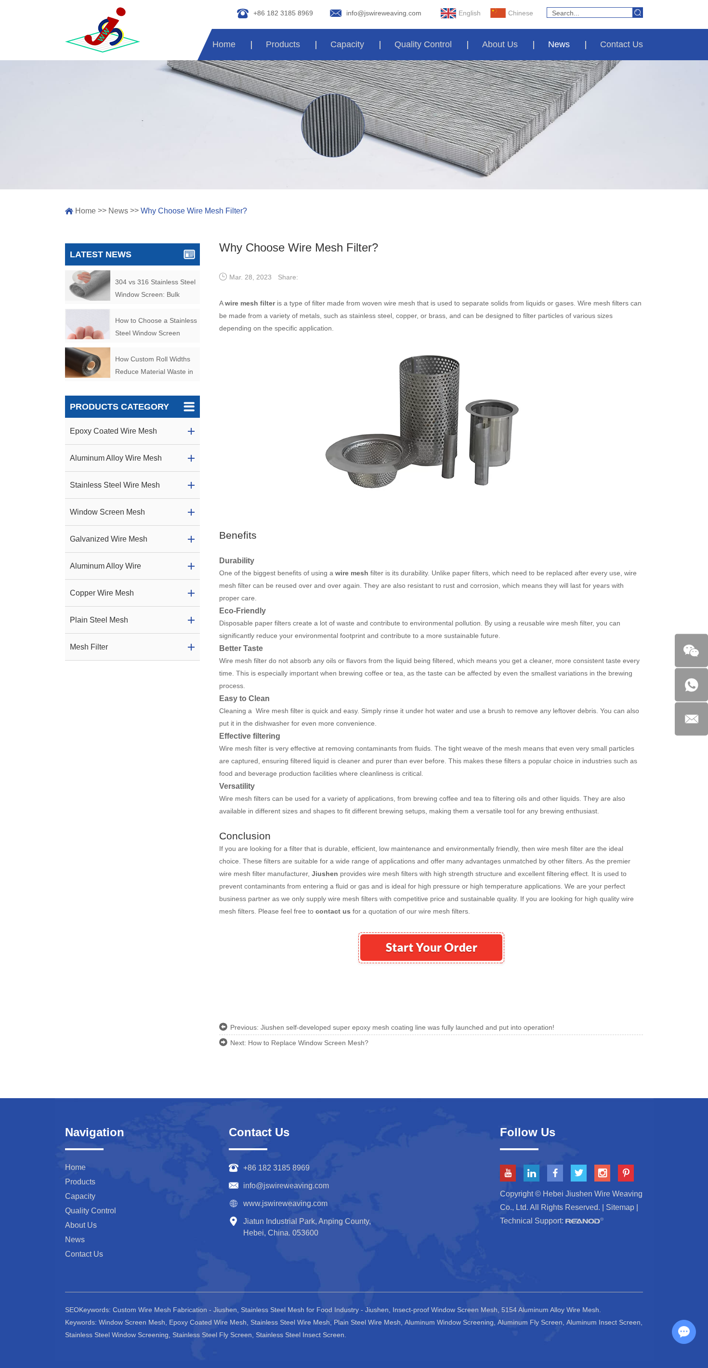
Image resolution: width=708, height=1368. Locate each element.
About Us (500, 44)
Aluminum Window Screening (449, 1322)
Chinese (520, 13)
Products (283, 44)
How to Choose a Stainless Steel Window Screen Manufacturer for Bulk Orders (156, 328)
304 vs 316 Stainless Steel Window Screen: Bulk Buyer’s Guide (155, 289)
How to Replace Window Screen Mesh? (308, 1043)
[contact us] (431, 975)
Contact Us (621, 44)
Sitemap (620, 1207)
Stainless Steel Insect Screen (300, 1335)
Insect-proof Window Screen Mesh (445, 1310)
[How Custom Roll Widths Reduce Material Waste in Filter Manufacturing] (87, 362)
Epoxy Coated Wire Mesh (208, 1322)
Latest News (100, 254)
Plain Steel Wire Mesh (367, 1322)
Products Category (119, 407)
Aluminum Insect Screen (603, 1322)
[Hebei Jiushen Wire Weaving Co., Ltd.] (102, 30)
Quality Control (423, 44)
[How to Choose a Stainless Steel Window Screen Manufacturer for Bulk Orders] (87, 324)
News (559, 44)
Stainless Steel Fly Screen (212, 1335)
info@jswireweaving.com (383, 13)
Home (224, 44)
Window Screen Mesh (132, 1322)
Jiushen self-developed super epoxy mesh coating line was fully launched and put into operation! (407, 1027)
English (470, 13)
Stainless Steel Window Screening (117, 1335)
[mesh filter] (432, 510)
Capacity (347, 44)
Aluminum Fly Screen (530, 1322)
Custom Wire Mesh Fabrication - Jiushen (175, 1310)
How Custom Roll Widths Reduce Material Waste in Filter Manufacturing (154, 366)
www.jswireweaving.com (285, 1203)
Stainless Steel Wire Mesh (290, 1322)
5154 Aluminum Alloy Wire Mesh (550, 1310)
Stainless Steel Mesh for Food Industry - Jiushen (315, 1310)
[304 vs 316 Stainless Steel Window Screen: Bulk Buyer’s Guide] (87, 285)
